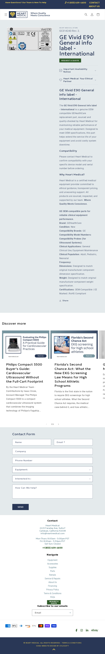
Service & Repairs (52, 578)
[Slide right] (59, 424)
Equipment (52, 560)
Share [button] (65, 300)
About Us (52, 582)
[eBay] (95, 630)
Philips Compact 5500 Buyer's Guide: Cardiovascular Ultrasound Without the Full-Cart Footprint (24, 373)
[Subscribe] (70, 613)
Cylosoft (64, 646)
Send (21, 507)
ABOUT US (94, 6)
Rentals (52, 575)
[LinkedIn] (87, 630)
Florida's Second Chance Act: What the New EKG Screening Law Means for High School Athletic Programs (73, 375)
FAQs (52, 597)
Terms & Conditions (52, 593)
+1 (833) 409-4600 (76, 2)
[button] (6, 15)
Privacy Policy (52, 589)
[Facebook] (76, 630)
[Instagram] (81, 630)
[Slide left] (46, 424)
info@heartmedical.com (53, 533)
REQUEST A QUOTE (70, 60)
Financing (52, 586)
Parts (52, 571)
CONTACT (94, 2)
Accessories (52, 563)
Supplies (52, 567)
